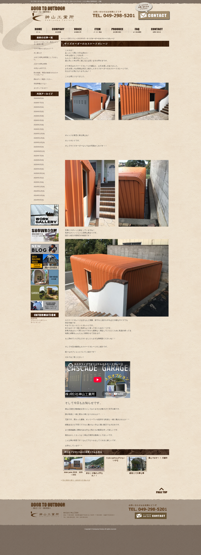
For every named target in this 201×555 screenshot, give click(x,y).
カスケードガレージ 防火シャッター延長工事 (46, 43)
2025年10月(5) (39, 142)
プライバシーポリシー (39, 320)
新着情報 (34, 318)
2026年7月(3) (39, 103)
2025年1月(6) (39, 182)
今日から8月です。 (41, 68)
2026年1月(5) (39, 129)
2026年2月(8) (39, 125)
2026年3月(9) (39, 120)
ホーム (63, 38)
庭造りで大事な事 (136, 473)
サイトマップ (35, 322)
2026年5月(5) (39, 111)
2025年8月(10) (39, 151)
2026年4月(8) (39, 116)
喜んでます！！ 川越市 (158, 458)
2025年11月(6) (39, 138)
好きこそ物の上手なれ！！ (94, 474)
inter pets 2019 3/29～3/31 (73, 473)
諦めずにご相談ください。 (43, 79)
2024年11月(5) (39, 191)
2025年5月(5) (39, 164)
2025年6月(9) (39, 160)
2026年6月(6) (39, 107)
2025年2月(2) (39, 178)
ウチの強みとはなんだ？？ (43, 48)
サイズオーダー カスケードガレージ (76, 480)
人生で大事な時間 (40, 64)
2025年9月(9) (39, 147)
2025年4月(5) (39, 169)
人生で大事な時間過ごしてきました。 (46, 58)
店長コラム (71, 38)
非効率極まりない (40, 84)
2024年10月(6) (39, 195)
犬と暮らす (38, 53)
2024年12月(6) (39, 187)
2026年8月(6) (39, 98)
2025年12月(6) (39, 134)
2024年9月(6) (39, 200)
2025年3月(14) (39, 173)
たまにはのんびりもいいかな (115, 459)
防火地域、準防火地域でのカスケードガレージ (46, 74)
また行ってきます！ (41, 88)
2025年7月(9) (39, 156)
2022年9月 (81, 38)
